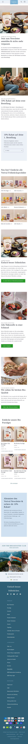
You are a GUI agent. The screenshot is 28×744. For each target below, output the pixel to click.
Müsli (8, 614)
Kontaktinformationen (12, 736)
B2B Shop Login (11, 675)
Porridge (9, 608)
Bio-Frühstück (10, 604)
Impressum (9, 684)
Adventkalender (11, 637)
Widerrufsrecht (11, 697)
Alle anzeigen (14, 483)
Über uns (9, 646)
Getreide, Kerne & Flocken (13, 630)
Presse (8, 662)
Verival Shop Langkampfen (13, 652)
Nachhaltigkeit (10, 649)
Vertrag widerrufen (11, 701)
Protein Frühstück (19, 207)
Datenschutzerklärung (12, 704)
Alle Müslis (4, 207)
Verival (7, 732)
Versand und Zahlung (12, 694)
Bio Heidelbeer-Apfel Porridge (6, 471)
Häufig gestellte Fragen (12, 656)
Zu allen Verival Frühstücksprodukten (13, 280)
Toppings (9, 627)
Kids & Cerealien (6, 223)
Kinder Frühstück (11, 621)
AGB (8, 688)
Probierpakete (10, 634)
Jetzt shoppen (7, 346)
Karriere (9, 665)
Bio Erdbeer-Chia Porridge (5, 444)
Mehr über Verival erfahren (10, 407)
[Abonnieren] (21, 150)
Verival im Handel (11, 659)
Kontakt (9, 707)
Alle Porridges (5, 190)
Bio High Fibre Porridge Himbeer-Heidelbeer (20, 471)
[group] (11, 561)
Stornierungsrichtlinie (14, 738)
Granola (9, 611)
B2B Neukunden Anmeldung (14, 672)
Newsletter (9, 669)
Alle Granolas (18, 190)
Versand (21, 734)
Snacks (9, 624)
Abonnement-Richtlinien (13, 691)
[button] (2, 1)
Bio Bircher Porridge (19, 443)
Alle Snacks (17, 223)
